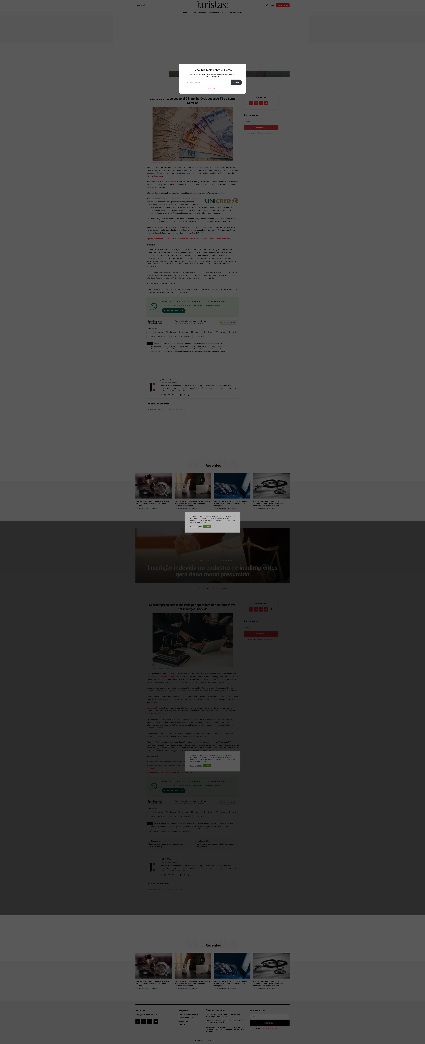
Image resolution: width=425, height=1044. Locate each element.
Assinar (236, 82)
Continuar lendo (212, 89)
